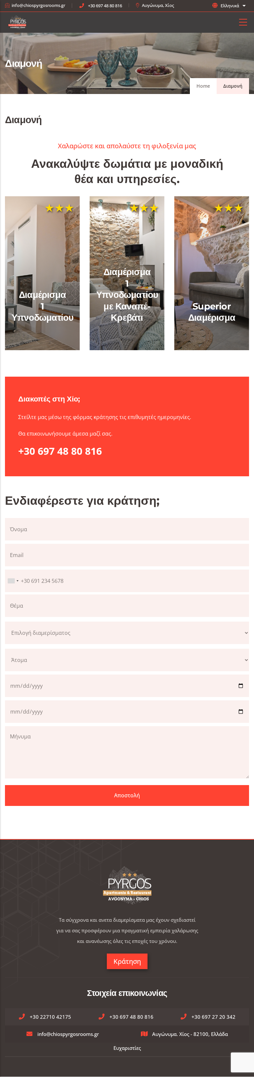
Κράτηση (127, 961)
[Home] (17, 22)
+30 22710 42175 (50, 1016)
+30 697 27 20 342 (213, 1016)
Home (203, 86)
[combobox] (13, 581)
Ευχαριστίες (127, 1048)
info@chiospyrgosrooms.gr (38, 5)
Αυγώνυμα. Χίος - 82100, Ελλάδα (190, 1034)
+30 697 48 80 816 (105, 6)
